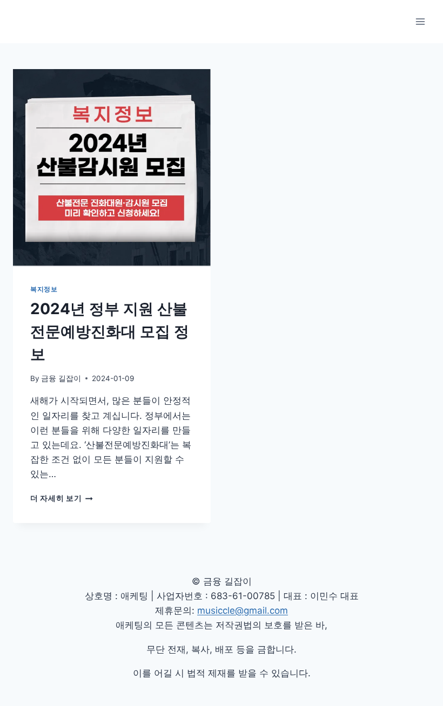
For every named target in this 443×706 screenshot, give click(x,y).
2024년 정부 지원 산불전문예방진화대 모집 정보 (109, 331)
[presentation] (112, 168)
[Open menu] (420, 21)
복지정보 (43, 289)
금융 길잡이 (61, 378)
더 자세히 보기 (61, 498)
